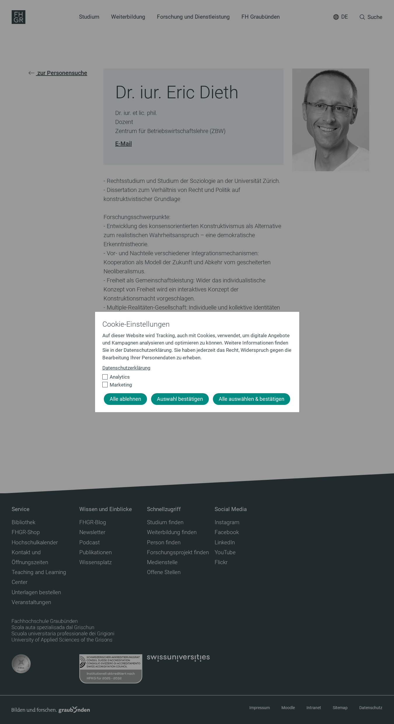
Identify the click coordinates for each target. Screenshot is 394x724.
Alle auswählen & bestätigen (251, 399)
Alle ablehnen (125, 399)
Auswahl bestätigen (180, 399)
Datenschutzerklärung (126, 368)
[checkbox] (194, 377)
